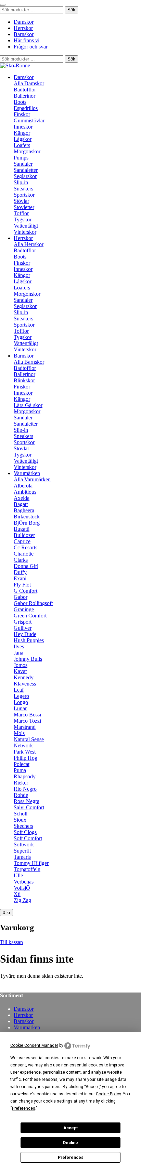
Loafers (22, 145)
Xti (17, 894)
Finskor (22, 114)
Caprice (22, 541)
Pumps (21, 158)
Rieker (21, 783)
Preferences (71, 1157)
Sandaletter (26, 170)
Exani (20, 578)
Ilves (19, 646)
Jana (18, 653)
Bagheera (24, 510)
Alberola (23, 486)
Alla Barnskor (29, 362)
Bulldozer (24, 535)
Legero (21, 696)
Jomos (20, 665)
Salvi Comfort (29, 807)
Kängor (22, 133)
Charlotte (24, 554)
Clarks (21, 560)
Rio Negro (25, 789)
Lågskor (22, 139)
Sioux (20, 820)
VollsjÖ (22, 888)
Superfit (22, 851)
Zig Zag (22, 900)
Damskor (24, 22)
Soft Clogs (25, 832)
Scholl (20, 813)
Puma (20, 770)
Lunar (20, 708)
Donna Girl (26, 566)
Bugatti (21, 529)
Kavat (20, 671)
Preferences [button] (23, 1108)
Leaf (19, 690)
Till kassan (11, 942)
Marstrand (25, 727)
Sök (71, 9)
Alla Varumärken (32, 479)
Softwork (24, 844)
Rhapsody (25, 776)
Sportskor (24, 195)
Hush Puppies (29, 640)
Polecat (21, 764)
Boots (20, 102)
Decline (70, 1142)
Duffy (20, 572)
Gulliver (22, 628)
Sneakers (23, 188)
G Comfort (25, 591)
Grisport (22, 622)
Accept (70, 1128)
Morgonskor (27, 151)
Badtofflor (25, 89)
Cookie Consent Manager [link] (34, 1045)
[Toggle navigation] (2, 5)
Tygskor (22, 219)
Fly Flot (22, 585)
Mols (19, 733)
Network (23, 745)
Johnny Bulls (28, 659)
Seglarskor (25, 176)
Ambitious (25, 492)
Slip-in (21, 182)
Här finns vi (26, 40)
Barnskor (24, 34)
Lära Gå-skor (28, 405)
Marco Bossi (27, 714)
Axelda (21, 498)
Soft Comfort (28, 838)
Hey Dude (25, 634)
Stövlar (21, 201)
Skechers (23, 826)
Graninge (24, 609)
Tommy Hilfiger (31, 863)
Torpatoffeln (27, 869)
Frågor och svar (31, 47)
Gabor (20, 597)
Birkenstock (27, 516)
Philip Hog (25, 758)
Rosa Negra (26, 801)
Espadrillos (26, 108)
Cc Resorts (25, 547)
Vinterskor (25, 232)
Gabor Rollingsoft (33, 603)
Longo (21, 702)
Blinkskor (24, 380)
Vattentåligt (26, 226)
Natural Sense (29, 739)
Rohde (21, 795)
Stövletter (24, 207)
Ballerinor (24, 96)
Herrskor (23, 28)
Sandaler (23, 164)
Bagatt (21, 504)
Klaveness (25, 684)
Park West (25, 752)
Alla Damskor (29, 83)
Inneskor (23, 127)
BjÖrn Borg (27, 523)
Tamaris (22, 857)
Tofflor (21, 213)
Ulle (18, 875)
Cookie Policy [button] (108, 1094)
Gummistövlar (29, 120)
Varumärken (27, 473)
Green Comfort (30, 615)
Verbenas (24, 882)
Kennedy (24, 677)
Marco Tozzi (27, 721)
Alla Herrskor (28, 244)
